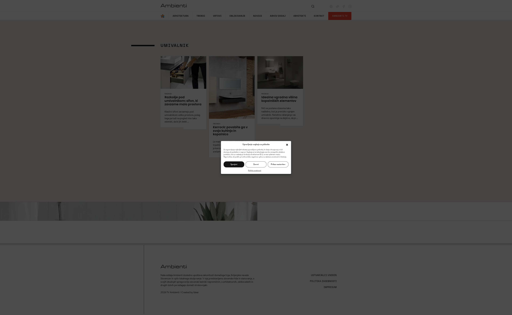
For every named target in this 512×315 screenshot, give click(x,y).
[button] (287, 144)
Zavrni (256, 164)
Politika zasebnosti (254, 170)
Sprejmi (234, 164)
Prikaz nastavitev (278, 164)
